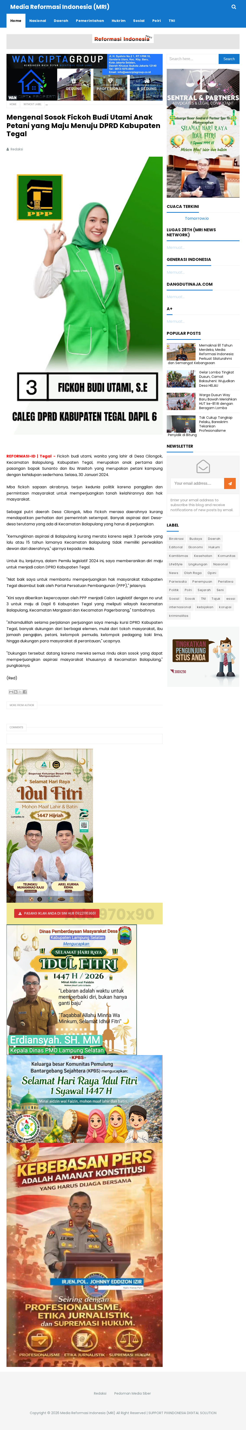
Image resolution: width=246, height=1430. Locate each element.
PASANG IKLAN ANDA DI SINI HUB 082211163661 (60, 913)
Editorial (176, 547)
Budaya (196, 538)
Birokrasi (176, 538)
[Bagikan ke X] (20, 691)
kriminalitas (178, 615)
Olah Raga (193, 573)
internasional (180, 607)
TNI (203, 598)
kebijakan (205, 607)
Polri (188, 590)
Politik (174, 590)
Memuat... (176, 247)
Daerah (214, 538)
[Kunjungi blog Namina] (203, 656)
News (173, 573)
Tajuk (216, 598)
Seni (220, 590)
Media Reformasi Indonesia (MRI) (87, 1413)
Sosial (174, 598)
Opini (212, 573)
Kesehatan (203, 556)
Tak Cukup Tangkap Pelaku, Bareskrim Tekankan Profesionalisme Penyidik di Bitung (200, 426)
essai (230, 598)
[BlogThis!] (15, 691)
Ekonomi (196, 547)
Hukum (214, 547)
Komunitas (227, 556)
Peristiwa (226, 581)
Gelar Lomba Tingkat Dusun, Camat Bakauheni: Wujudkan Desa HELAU (217, 379)
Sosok (190, 598)
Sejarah (204, 590)
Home (13, 104)
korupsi (225, 607)
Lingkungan (198, 564)
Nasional (220, 564)
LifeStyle (176, 564)
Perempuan (202, 581)
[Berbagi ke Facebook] (24, 691)
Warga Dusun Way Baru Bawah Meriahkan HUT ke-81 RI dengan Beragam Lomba (218, 402)
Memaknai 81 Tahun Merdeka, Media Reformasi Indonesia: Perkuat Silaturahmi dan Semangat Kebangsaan (201, 354)
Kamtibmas (178, 556)
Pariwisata (178, 581)
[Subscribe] (230, 484)
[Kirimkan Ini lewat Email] (11, 691)
